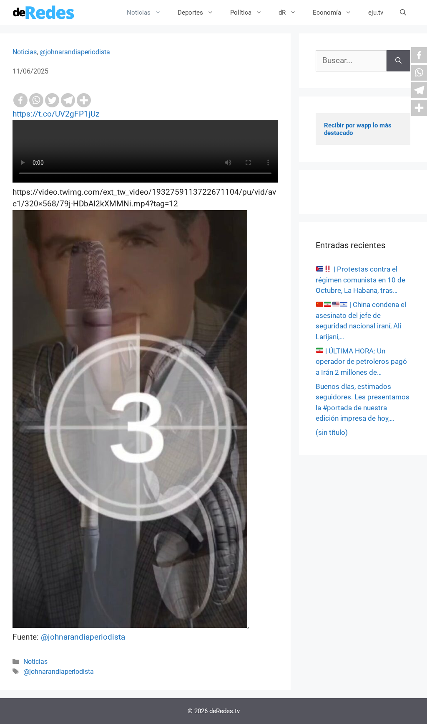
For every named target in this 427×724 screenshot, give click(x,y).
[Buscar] (398, 60)
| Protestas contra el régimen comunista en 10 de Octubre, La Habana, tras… (360, 280)
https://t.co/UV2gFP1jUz (56, 114)
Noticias (139, 12)
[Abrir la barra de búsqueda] (403, 12)
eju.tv (375, 12)
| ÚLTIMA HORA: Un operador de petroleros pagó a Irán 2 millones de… (361, 361)
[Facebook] (20, 100)
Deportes (190, 12)
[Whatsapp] (36, 100)
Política (240, 12)
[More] (84, 100)
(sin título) (332, 432)
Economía (327, 12)
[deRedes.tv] (44, 12)
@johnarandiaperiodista (75, 52)
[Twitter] (52, 100)
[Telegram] (68, 100)
